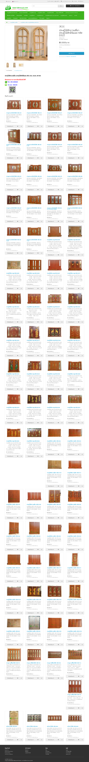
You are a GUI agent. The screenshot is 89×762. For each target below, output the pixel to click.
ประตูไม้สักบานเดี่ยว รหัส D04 (74, 441)
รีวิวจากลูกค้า (42, 18)
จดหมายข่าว (68, 754)
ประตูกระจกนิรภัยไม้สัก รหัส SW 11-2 (34, 240)
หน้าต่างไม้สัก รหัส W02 (32, 726)
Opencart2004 (30, 760)
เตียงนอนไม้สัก (19, 15)
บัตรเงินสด (47, 751)
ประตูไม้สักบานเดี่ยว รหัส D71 (33, 568)
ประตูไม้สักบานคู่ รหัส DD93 (73, 239)
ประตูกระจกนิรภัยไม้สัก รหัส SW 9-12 (74, 208)
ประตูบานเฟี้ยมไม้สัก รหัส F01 (13, 663)
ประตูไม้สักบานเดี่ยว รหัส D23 (54, 504)
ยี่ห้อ (46, 750)
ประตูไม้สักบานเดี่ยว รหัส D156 (74, 631)
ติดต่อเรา (48, 18)
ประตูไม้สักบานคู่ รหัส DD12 (73, 340)
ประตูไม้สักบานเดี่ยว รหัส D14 (74, 472)
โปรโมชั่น (47, 754)
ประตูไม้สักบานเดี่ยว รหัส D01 (13, 631)
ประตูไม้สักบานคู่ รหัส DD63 (33, 306)
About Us (7, 750)
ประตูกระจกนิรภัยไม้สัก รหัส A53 (13, 176)
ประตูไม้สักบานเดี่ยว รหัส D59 (74, 536)
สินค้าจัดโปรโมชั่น (23, 18)
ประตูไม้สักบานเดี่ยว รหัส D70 (13, 568)
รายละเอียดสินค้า (9, 70)
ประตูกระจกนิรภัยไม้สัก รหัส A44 (54, 144)
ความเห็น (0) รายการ (18, 70)
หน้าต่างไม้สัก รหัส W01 (11, 726)
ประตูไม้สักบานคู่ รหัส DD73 (73, 273)
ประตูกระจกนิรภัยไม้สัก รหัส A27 (54, 113)
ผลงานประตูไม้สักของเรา (33, 18)
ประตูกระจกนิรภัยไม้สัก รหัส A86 (74, 176)
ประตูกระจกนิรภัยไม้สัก (23, 12)
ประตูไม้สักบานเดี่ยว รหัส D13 (74, 568)
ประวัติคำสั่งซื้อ (68, 751)
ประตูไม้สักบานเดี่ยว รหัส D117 (54, 568)
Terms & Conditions (9, 754)
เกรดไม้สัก (26, 15)
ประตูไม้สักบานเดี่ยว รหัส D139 (54, 472)
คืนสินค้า (26, 751)
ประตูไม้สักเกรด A (40, 15)
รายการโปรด (68, 752)
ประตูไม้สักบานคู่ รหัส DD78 (12, 407)
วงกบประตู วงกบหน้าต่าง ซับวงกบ (71, 12)
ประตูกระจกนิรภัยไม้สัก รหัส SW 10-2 (13, 240)
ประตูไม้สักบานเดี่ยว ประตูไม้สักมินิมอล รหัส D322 (30, 22)
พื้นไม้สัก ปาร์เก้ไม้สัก (10, 15)
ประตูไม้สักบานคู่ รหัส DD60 (73, 374)
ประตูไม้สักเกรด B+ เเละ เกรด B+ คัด (51, 15)
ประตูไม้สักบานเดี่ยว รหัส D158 (54, 631)
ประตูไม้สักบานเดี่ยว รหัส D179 (74, 599)
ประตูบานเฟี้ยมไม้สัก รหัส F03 (33, 663)
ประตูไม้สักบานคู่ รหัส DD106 (53, 340)
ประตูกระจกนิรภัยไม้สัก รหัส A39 (13, 113)
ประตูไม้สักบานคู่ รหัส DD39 (12, 340)
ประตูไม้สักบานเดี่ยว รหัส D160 (34, 504)
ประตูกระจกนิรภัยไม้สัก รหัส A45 (74, 144)
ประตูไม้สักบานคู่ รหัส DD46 (53, 407)
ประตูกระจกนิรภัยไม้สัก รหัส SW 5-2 (34, 208)
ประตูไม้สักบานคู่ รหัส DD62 (12, 306)
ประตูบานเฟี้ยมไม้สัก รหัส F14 (74, 663)
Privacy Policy (7, 752)
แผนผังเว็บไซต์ (28, 752)
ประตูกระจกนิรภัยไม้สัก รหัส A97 (74, 113)
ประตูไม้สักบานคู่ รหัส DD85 (33, 273)
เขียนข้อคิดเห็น (73, 56)
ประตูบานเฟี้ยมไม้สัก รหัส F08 (54, 663)
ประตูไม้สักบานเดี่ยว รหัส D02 (54, 441)
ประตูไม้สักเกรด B (64, 15)
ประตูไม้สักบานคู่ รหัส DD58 (53, 374)
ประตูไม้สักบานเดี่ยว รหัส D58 (54, 536)
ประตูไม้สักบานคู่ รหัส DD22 (12, 374)
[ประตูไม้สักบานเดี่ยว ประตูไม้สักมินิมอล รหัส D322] (31, 43)
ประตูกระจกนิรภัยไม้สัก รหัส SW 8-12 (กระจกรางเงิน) (54, 208)
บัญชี (67, 750)
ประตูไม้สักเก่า (32, 15)
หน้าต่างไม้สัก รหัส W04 (52, 726)
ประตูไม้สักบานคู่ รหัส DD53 (73, 407)
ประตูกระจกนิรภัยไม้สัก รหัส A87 (13, 208)
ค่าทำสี (75, 15)
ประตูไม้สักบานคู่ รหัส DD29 (33, 374)
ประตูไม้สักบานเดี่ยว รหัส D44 (13, 536)
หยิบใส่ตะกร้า (72, 53)
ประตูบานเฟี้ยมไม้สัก (59, 12)
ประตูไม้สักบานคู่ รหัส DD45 (73, 306)
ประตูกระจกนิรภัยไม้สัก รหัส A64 (34, 176)
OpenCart (10, 759)
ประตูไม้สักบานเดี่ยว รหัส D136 (13, 599)
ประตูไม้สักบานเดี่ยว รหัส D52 (33, 536)
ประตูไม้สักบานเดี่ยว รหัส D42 (74, 504)
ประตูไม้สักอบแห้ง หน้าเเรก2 (12, 12)
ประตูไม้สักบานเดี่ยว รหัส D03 (33, 631)
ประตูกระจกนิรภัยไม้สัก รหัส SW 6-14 (34, 145)
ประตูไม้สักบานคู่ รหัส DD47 (53, 306)
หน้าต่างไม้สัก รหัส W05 (72, 726)
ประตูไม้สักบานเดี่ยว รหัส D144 (54, 599)
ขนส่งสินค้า (9, 18)
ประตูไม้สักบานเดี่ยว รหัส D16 (13, 504)
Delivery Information (9, 751)
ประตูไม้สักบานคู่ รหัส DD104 (33, 407)
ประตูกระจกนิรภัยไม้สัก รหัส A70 (54, 176)
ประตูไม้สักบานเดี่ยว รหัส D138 (34, 599)
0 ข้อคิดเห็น (68, 56)
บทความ (70, 15)
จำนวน (60, 47)
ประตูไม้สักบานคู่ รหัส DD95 (12, 273)
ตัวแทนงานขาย (48, 752)
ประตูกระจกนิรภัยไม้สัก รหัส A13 (34, 113)
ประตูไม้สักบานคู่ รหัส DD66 (33, 441)
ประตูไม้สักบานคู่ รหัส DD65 (12, 441)
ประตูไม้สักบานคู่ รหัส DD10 (33, 340)
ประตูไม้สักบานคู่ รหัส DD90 (53, 239)
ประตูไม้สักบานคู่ (33, 12)
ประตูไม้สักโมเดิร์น (50, 12)
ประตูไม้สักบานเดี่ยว (41, 12)
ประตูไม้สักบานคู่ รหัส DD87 (53, 273)
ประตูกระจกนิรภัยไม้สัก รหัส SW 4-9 (13, 145)
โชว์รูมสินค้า (15, 18)
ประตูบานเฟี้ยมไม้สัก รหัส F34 (74, 694)
